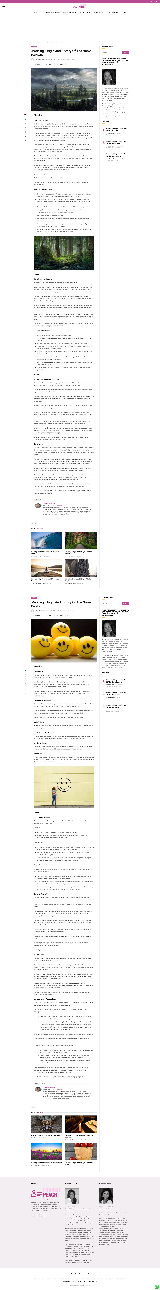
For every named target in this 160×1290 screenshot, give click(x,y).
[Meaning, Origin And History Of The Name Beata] (64, 640)
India (88, 12)
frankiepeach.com (59, 505)
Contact (124, 12)
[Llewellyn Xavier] (38, 507)
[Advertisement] (80, 28)
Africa (41, 12)
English (34, 46)
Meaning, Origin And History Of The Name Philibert (79, 1136)
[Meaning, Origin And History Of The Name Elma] (81, 1151)
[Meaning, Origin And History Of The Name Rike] (46, 1151)
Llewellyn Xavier (40, 59)
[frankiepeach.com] (80, 6)
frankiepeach (110, 133)
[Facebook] (25, 119)
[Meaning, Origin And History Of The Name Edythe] (81, 568)
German (34, 597)
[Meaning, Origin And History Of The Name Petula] (81, 540)
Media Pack (108, 1279)
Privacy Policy (119, 1279)
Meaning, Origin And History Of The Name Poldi (46, 1135)
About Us (42, 1279)
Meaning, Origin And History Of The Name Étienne (116, 130)
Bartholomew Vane (37, 556)
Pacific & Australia (98, 12)
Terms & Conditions (69, 1281)
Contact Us (93, 1281)
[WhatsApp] (25, 132)
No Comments (62, 59)
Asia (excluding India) (70, 12)
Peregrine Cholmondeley (73, 1139)
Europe (82, 12)
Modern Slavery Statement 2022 (91, 1279)
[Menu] (3, 6)
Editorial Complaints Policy (68, 1279)
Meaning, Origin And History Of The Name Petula (79, 552)
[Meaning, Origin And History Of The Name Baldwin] (64, 89)
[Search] (157, 1)
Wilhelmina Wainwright (38, 583)
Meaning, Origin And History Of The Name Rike (46, 1163)
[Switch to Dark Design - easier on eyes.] (154, 1)
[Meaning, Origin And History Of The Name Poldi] (46, 1124)
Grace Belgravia (85, 1285)
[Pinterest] (25, 127)
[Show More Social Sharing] (67, 64)
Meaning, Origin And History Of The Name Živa (116, 142)
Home (35, 12)
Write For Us (82, 1281)
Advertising (52, 1279)
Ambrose (35, 1137)
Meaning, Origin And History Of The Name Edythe (79, 580)
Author (36, 499)
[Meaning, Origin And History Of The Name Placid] (46, 568)
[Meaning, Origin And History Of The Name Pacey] (46, 540)
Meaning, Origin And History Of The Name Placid (45, 580)
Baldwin (34, 523)
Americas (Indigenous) (53, 12)
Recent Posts (43, 499)
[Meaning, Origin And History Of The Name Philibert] (81, 1124)
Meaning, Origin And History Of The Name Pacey (45, 552)
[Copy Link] (25, 140)
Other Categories (112, 12)
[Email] (25, 136)
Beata (33, 1107)
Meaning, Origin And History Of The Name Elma (79, 1163)
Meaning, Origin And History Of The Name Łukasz (116, 155)
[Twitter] (25, 123)
